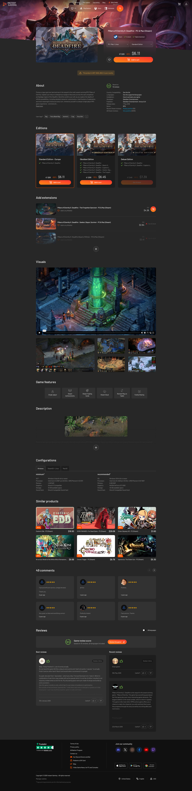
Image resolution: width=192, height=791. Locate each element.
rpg (46, 116)
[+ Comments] (154, 570)
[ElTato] (42, 608)
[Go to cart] (179, 4)
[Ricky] (83, 608)
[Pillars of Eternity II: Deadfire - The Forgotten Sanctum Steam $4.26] (46, 209)
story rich (80, 116)
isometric (65, 116)
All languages (152, 630)
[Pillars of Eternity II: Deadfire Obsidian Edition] (96, 156)
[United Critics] (115, 687)
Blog (103, 2)
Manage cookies (41, 779)
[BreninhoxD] (115, 661)
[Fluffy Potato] (42, 661)
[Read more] (71, 681)
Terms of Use (74, 744)
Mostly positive (128, 108)
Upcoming (96, 2)
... (86, 116)
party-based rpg (55, 116)
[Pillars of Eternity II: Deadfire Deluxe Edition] (137, 161)
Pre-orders (86, 2)
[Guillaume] (124, 608)
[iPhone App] (121, 765)
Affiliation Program (76, 750)
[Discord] (118, 750)
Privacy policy (74, 747)
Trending (77, 2)
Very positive (127, 111)
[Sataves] (83, 582)
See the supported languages (132, 95)
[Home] (9, 4)
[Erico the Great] (124, 582)
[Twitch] (153, 750)
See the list (126, 92)
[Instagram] (132, 750)
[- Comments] (149, 570)
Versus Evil (142, 101)
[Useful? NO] (100, 701)
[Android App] (135, 765)
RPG (124, 106)
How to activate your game (131, 97)
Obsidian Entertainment (130, 99)
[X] (125, 750)
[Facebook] (139, 750)
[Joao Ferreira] (42, 582)
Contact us (73, 753)
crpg (72, 116)
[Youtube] (146, 750)
